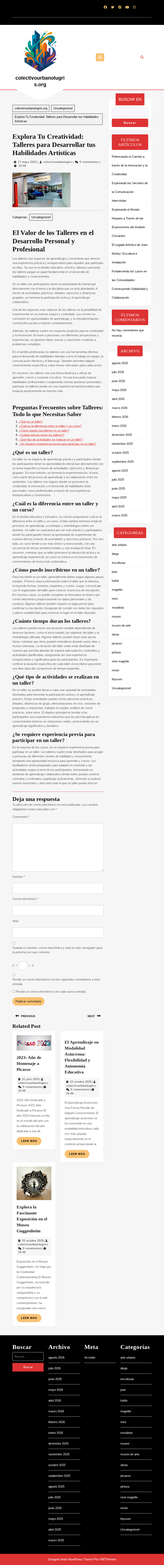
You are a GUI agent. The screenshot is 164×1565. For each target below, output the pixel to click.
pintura (116, 652)
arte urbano (119, 544)
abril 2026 (118, 399)
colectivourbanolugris (57, 161)
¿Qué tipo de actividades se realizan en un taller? (51, 439)
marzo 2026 (119, 408)
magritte (117, 589)
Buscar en (130, 99)
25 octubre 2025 (33, 1240)
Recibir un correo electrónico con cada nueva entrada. (51, 991)
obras (115, 634)
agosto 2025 (120, 470)
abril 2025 (118, 506)
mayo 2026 (119, 390)
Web (15, 921)
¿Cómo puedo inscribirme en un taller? (44, 430)
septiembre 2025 (123, 461)
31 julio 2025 (30, 1079)
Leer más (31, 1142)
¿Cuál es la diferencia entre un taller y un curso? (50, 426)
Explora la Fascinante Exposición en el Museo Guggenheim (32, 1218)
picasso (117, 643)
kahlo (115, 580)
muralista (118, 607)
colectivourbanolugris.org (31, 108)
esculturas (118, 562)
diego (115, 553)
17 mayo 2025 (27, 161)
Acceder (89, 1357)
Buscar (130, 122)
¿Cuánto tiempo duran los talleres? (41, 435)
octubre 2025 (120, 452)
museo (116, 616)
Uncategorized (62, 108)
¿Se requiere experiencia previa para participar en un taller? (57, 444)
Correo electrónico (25, 898)
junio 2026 (118, 381)
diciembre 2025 (122, 434)
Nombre (18, 876)
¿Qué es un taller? (31, 421)
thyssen (117, 679)
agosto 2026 (120, 363)
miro (115, 598)
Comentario (21, 816)
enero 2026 (119, 425)
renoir (115, 670)
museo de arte (121, 625)
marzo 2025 (119, 515)
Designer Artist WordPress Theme (70, 1559)
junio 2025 (118, 488)
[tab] (100, 57)
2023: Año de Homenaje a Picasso (29, 1063)
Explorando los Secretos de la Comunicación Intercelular (130, 191)
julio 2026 (118, 372)
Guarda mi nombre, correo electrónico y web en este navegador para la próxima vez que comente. (57, 950)
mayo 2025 (119, 497)
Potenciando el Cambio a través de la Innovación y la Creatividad (129, 165)
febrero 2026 (120, 416)
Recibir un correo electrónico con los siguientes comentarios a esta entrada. (56, 982)
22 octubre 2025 (81, 1081)
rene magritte (120, 661)
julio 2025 (118, 479)
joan (114, 571)
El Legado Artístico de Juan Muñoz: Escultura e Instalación (129, 253)
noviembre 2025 (122, 443)
